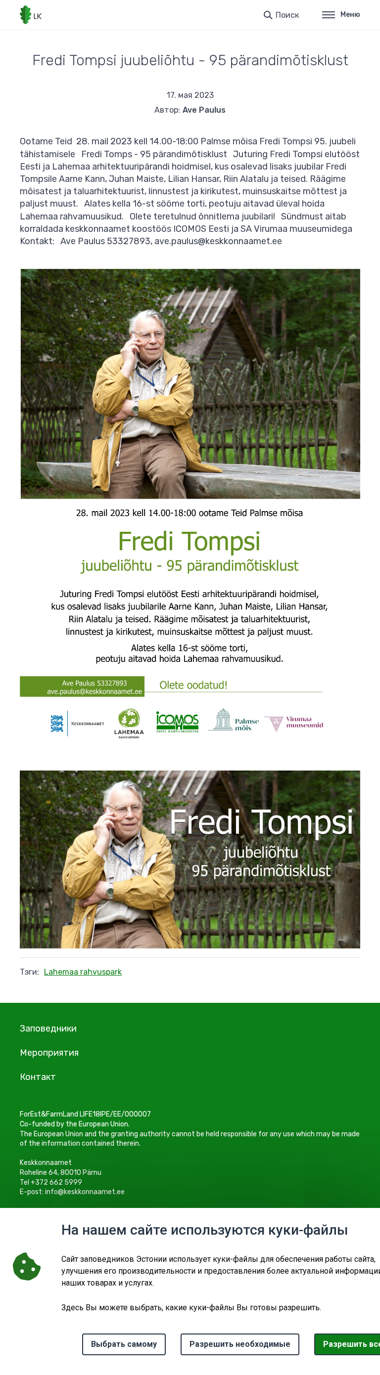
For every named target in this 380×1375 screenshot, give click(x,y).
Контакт (38, 1077)
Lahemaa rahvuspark (83, 972)
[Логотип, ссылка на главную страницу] (31, 14)
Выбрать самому (124, 1344)
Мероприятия (49, 1052)
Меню (350, 14)
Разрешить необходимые (240, 1344)
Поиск (287, 15)
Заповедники (48, 1028)
